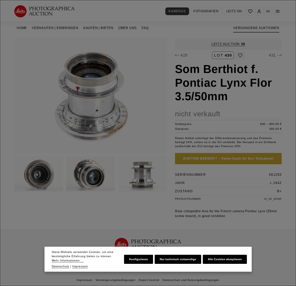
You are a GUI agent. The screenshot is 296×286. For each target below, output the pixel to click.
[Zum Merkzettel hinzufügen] (240, 55)
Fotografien (206, 11)
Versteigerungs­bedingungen (116, 280)
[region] (90, 115)
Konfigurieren (138, 259)
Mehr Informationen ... (68, 260)
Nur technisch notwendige (178, 259)
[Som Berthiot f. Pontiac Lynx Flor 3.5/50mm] (90, 95)
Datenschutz (60, 266)
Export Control (149, 280)
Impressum (84, 280)
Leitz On (234, 11)
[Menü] (278, 11)
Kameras (177, 11)
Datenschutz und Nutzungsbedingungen (190, 280)
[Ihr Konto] (259, 11)
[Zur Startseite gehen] (44, 11)
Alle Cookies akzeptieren (225, 259)
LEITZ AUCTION (228, 44)
